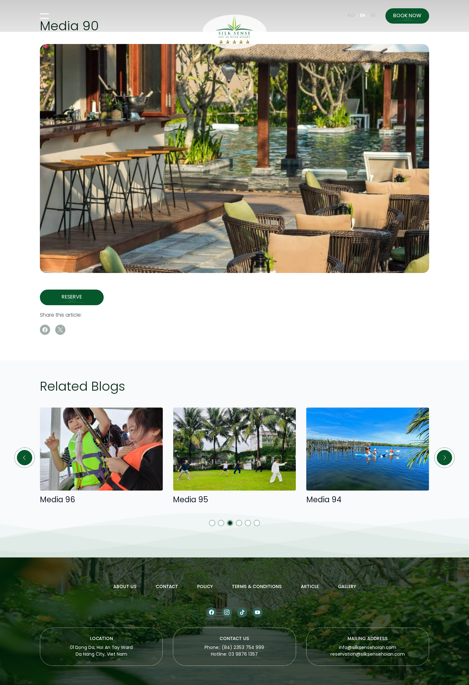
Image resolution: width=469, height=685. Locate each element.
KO (351, 16)
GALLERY (347, 587)
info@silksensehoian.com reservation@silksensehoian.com (368, 651)
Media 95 (72, 500)
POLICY (205, 587)
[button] (24, 457)
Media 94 (205, 500)
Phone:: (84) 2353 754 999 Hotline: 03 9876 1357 (234, 651)
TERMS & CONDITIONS (257, 587)
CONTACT (167, 587)
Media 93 (338, 500)
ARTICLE (310, 587)
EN (362, 16)
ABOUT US (125, 587)
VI (373, 16)
